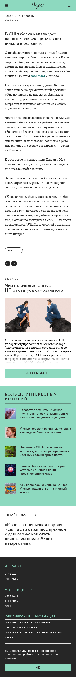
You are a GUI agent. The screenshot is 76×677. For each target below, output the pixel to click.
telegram (11, 601)
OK (38, 667)
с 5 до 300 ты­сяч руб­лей (43, 355)
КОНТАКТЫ (11, 579)
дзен (8, 606)
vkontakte (12, 596)
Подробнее (48, 650)
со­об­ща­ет (38, 76)
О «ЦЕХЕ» (11, 574)
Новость (28, 16)
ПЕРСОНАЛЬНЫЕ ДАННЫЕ (21, 627)
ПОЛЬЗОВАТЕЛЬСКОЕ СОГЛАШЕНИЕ (28, 622)
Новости (11, 16)
